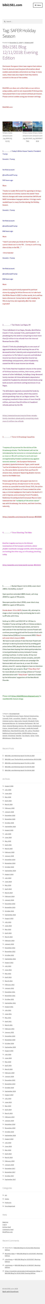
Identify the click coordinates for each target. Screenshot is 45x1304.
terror (32, 736)
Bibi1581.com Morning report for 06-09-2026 (19, 767)
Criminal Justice (8, 721)
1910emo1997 (28, 43)
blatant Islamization (31, 716)
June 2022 (8, 970)
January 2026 (9, 812)
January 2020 (9, 1076)
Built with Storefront (10, 1291)
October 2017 (9, 1176)
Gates (7, 1199)
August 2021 (9, 1007)
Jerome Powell (13, 728)
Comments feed (8, 1230)
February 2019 (9, 1117)
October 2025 (9, 823)
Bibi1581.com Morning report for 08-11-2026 (19, 763)
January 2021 (9, 1032)
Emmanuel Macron (9, 723)
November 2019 (10, 1084)
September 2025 (10, 826)
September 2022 (10, 959)
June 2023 (8, 926)
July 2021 (8, 1010)
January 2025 (9, 856)
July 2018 (8, 1143)
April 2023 (8, 933)
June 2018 (8, 1146)
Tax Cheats (26, 736)
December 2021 (10, 992)
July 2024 (8, 878)
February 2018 (9, 1161)
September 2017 (10, 1179)
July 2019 (8, 1099)
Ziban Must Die (16, 738)
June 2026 (8, 793)
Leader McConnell (32, 728)
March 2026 (8, 804)
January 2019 (9, 1121)
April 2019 (8, 1110)
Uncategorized (14, 714)
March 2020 (8, 1069)
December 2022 (10, 948)
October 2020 (9, 1043)
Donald (24, 721)
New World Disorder (17, 731)
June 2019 (8, 1102)
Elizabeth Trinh (33, 721)
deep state (18, 721)
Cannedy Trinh (7, 718)
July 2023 (8, 922)
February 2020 (9, 1073)
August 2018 (9, 1139)
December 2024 (10, 860)
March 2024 (8, 893)
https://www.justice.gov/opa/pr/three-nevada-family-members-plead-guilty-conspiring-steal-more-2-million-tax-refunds (21, 418)
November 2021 (10, 996)
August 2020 (9, 1051)
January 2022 (9, 988)
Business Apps (10, 1254)
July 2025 (8, 834)
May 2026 (8, 797)
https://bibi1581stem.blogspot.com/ (25, 696)
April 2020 (8, 1066)
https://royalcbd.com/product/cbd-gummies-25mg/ (23, 1271)
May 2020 (8, 1062)
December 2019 (10, 1080)
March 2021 (8, 1025)
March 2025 (8, 849)
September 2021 (10, 1003)
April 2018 (8, 1154)
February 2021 (9, 1029)
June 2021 (8, 1014)
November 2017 (10, 1172)
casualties (16, 718)
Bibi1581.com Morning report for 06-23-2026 (19, 756)
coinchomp (9, 1259)
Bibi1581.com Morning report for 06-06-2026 (19, 770)
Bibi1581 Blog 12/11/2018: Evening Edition (20, 52)
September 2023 (10, 915)
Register (5, 1222)
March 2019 (8, 1113)
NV (26, 731)
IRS (25, 726)
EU (17, 723)
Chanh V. (24, 718)
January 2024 (9, 900)
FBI (34, 723)
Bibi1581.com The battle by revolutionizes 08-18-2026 (23, 759)
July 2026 (8, 790)
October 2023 (9, 911)
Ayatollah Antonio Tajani (14, 716)
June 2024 (8, 882)
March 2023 (8, 937)
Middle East (6, 731)
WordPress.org (7, 1232)
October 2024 (9, 867)
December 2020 (10, 1036)
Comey (34, 718)
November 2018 (10, 1128)
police (30, 731)
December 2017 (10, 1168)
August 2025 (9, 830)
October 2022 (9, 955)
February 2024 (9, 896)
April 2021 (8, 1021)
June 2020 (8, 1058)
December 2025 (10, 815)
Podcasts (8, 1203)
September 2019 (10, 1091)
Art (6, 1195)
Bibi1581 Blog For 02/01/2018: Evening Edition (20, 1273)
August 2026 (9, 786)
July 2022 (8, 966)
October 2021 (9, 999)
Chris (29, 718)
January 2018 (9, 1165)
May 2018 (8, 1150)
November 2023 (10, 907)
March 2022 (8, 981)
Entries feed (7, 1227)
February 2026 (9, 808)
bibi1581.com (12, 5)
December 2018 (10, 1124)
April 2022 (8, 977)
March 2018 (8, 1157)
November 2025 (10, 819)
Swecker (18, 736)
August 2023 (9, 918)
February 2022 (9, 985)
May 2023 (8, 929)
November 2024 (10, 863)
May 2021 (8, 1018)
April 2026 (8, 801)
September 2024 (10, 871)
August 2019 (9, 1095)
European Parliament (25, 723)
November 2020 (10, 1040)
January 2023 (9, 944)
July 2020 (8, 1054)
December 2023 (10, 904)
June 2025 (8, 837)
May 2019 (8, 1106)
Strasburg (11, 736)
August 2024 (9, 874)
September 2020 (10, 1047)
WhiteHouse (7, 738)
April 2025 (8, 845)
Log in (5, 1225)
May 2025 (8, 841)
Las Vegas (21, 728)
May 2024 (8, 885)
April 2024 (8, 889)
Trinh (37, 736)
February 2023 (9, 941)
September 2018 (10, 1135)
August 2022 (9, 963)
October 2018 (9, 1132)
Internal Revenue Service (15, 726)
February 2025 (9, 852)
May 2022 (8, 974)
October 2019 (9, 1088)
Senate (5, 736)
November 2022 (10, 951)
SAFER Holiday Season (29, 733)
